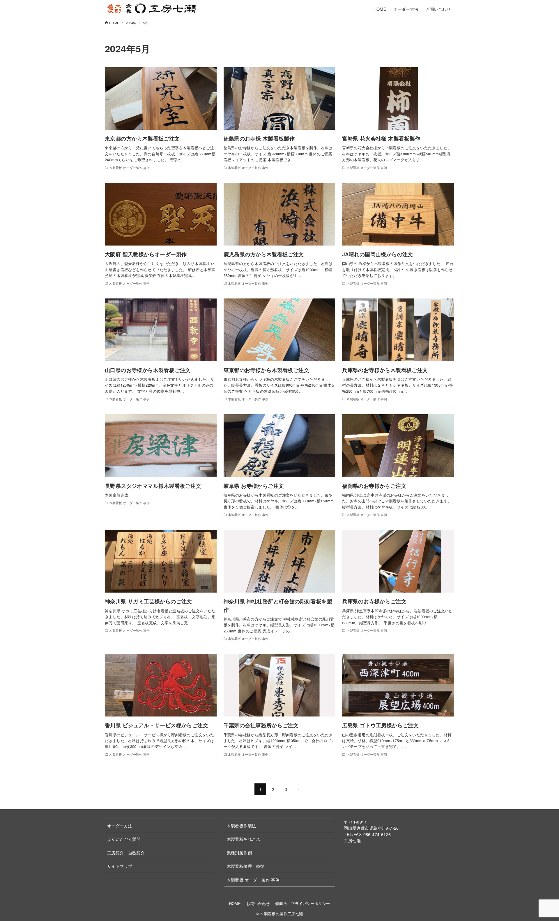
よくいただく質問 (124, 839)
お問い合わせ (258, 903)
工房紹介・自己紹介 (126, 852)
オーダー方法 (119, 825)
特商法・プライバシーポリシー (302, 903)
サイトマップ (119, 866)
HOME (235, 903)
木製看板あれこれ (243, 839)
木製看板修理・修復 (246, 866)
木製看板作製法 (241, 825)
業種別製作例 (239, 852)
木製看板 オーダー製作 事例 (253, 879)
